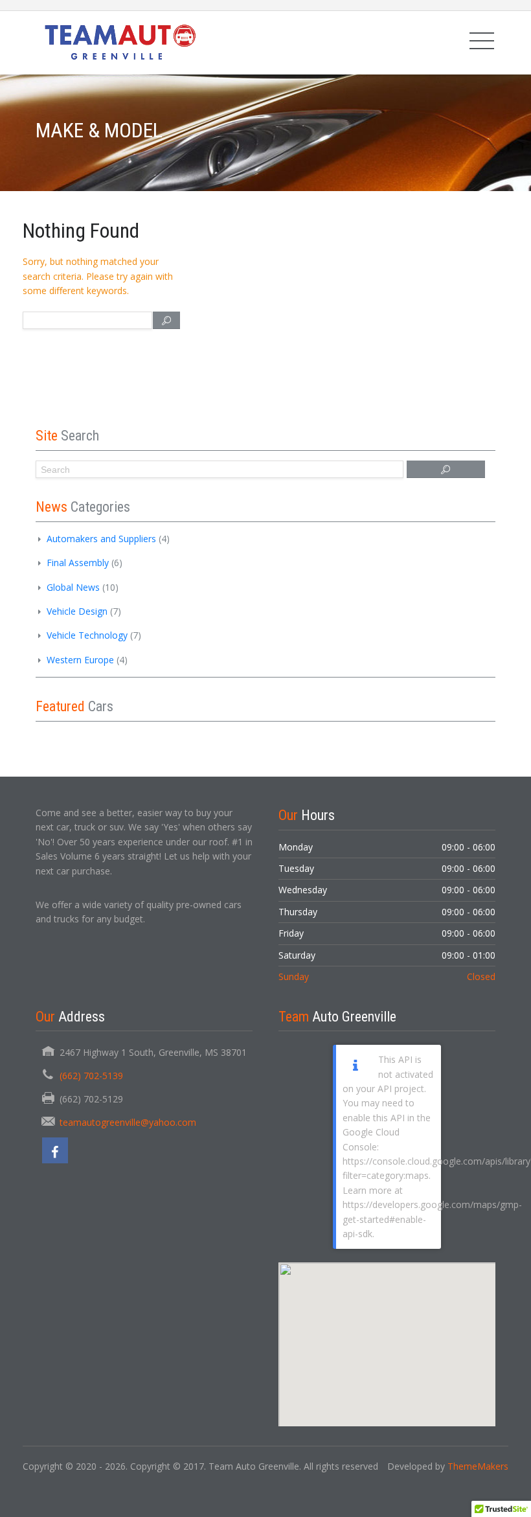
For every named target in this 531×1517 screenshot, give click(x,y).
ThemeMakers (477, 1466)
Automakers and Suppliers (101, 538)
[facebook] (55, 1150)
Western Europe (80, 660)
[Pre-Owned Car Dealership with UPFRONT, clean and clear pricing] (119, 42)
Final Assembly (78, 562)
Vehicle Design (77, 611)
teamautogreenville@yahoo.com (128, 1122)
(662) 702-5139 (91, 1075)
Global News (73, 587)
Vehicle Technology (87, 635)
